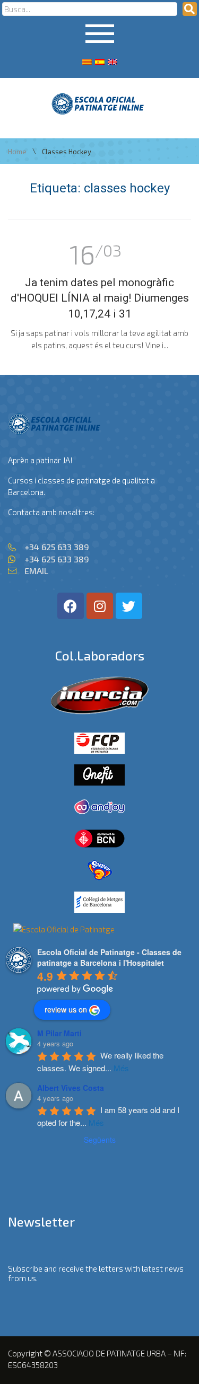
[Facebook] (70, 606)
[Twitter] (129, 606)
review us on (66, 1009)
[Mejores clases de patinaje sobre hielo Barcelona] (64, 929)
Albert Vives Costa (70, 1087)
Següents (100, 1139)
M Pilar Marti (59, 1033)
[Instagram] (99, 606)
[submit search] (190, 9)
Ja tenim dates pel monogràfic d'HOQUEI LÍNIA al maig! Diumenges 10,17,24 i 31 (100, 298)
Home (17, 152)
